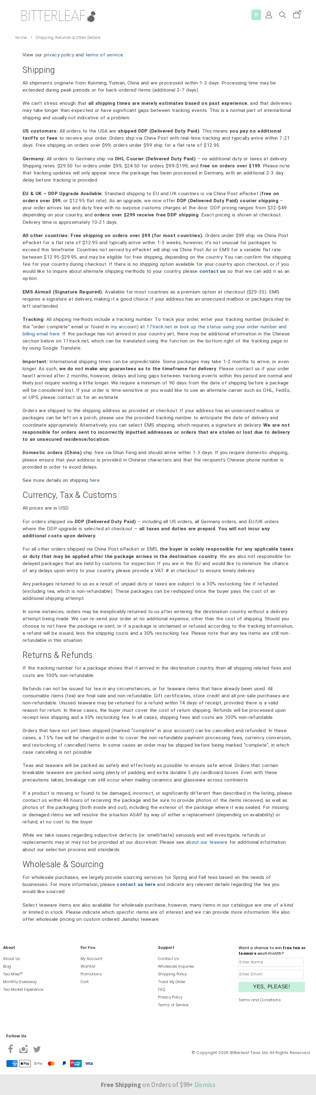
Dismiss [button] (204, 1085)
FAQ (161, 989)
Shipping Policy (172, 974)
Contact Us (168, 958)
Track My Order (171, 981)
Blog (7, 966)
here (95, 480)
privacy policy (59, 55)
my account (124, 327)
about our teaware (206, 842)
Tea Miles (13, 974)
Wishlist (88, 966)
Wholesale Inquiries (176, 966)
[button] (256, 15)
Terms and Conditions (260, 1000)
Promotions (91, 974)
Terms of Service (173, 1005)
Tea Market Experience (23, 989)
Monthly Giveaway (20, 981)
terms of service (104, 55)
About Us (11, 958)
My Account (91, 958)
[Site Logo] (58, 16)
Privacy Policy (170, 997)
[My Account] (269, 15)
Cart (85, 981)
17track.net (159, 327)
